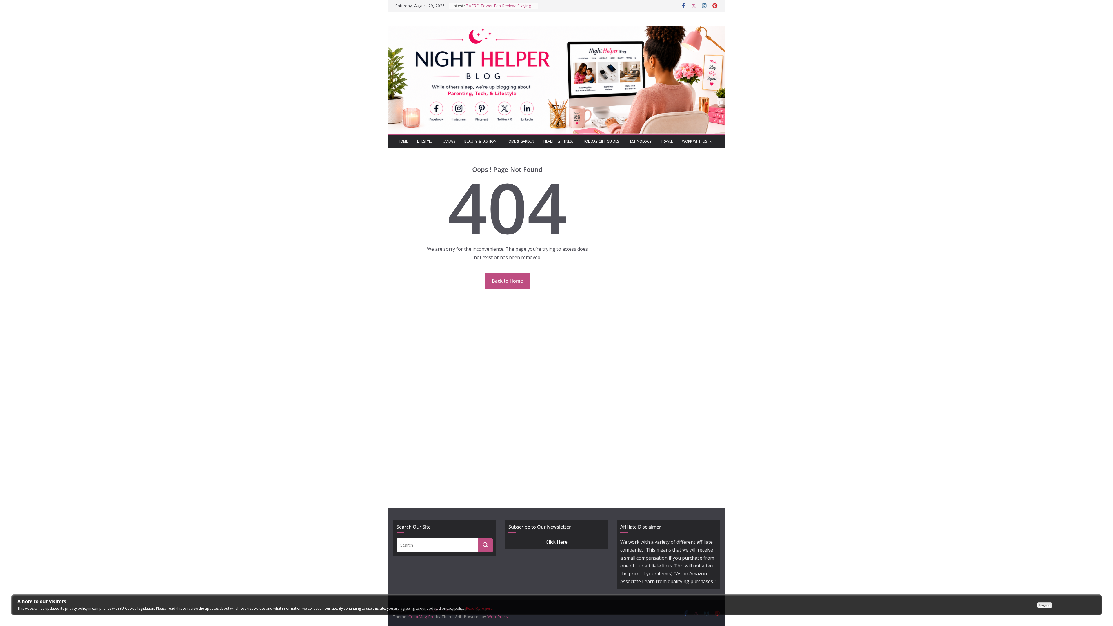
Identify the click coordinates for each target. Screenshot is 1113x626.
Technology (640, 141)
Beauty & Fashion (480, 141)
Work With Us (694, 141)
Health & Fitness (558, 141)
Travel (667, 141)
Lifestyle (424, 141)
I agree (1044, 605)
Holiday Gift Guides (601, 141)
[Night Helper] (556, 29)
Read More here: (479, 608)
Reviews (448, 141)
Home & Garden (520, 141)
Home (403, 141)
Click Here (557, 542)
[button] (710, 141)
